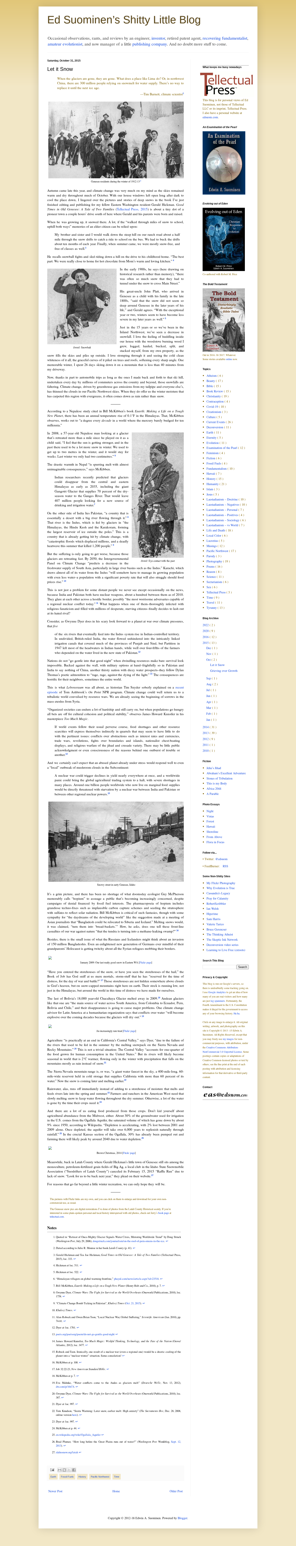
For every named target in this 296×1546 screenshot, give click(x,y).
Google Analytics (217, 992)
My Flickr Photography (221, 883)
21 (105, 1063)
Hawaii (211, 473)
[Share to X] (69, 1470)
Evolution (213, 443)
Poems (211, 566)
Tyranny (212, 608)
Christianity (214, 396)
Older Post (176, 1491)
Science (212, 577)
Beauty (211, 381)
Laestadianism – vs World (223, 525)
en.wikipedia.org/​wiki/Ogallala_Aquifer (78, 1435)
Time (116, 1476)
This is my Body (217, 783)
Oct (208, 660)
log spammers (218, 1000)
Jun (208, 696)
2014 (206, 727)
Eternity (212, 437)
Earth (53, 1476)
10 (65, 581)
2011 (206, 745)
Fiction (211, 458)
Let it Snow (217, 665)
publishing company (149, 44)
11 (97, 603)
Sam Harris (213, 919)
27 (152, 1175)
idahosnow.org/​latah (67, 1452)
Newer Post (55, 1491)
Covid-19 (213, 406)
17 (102, 980)
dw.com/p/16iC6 (65, 1386)
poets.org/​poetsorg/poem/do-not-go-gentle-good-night (85, 1334)
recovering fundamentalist (225, 38)
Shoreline (212, 832)
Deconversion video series (222, 945)
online (229, 359)
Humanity (213, 484)
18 (159, 998)
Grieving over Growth (223, 671)
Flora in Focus (215, 842)
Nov (209, 654)
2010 (206, 751)
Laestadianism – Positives (223, 515)
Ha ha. (237, 1013)
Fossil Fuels (67, 1476)
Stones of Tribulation (220, 778)
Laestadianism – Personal (222, 510)
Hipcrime (212, 914)
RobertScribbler (216, 903)
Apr (209, 702)
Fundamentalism (217, 468)
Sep (209, 678)
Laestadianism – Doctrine (223, 499)
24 (100, 1102)
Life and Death (216, 530)
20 (75, 1049)
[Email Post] (52, 1469)
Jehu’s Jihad (214, 768)
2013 (206, 733)
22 (125, 1080)
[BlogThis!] (64, 1470)
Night (210, 811)
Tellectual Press (216, 592)
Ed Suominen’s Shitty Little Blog (124, 20)
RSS (225, 866)
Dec (209, 648)
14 (66, 754)
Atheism (212, 376)
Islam (210, 489)
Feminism (213, 453)
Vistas (210, 816)
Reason (211, 572)
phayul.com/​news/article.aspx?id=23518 (136, 1279)
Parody (211, 556)
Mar (209, 708)
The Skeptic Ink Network (222, 939)
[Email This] (59, 1470)
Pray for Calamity (217, 898)
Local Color (214, 535)
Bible (210, 386)
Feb (209, 713)
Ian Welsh (213, 908)
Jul (208, 690)
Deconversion (215, 427)
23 (108, 1093)
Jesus (210, 494)
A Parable (213, 794)
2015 (206, 643)
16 (177, 930)
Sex (209, 587)
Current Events (216, 422)
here (74, 1415)
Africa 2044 (214, 788)
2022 (206, 625)
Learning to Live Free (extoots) (226, 950)
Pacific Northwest (100, 1476)
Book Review (215, 391)
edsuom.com (210, 117)
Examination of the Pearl (222, 448)
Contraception (215, 401)
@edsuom (221, 859)
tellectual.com (57, 1216)
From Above (214, 837)
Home (116, 1491)
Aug (209, 684)
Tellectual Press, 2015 (132, 209)
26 (142, 1138)
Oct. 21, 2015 (133, 1303)
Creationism (214, 412)
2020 (206, 631)
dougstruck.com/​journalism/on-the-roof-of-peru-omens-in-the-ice (128, 1241)
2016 (206, 637)
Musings (212, 546)
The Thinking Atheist (220, 934)
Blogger (182, 1518)
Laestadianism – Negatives (223, 504)
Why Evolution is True (221, 888)
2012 (206, 739)
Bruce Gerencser (217, 929)
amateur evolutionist (65, 44)
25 (61, 1133)
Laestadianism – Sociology (223, 520)
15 (109, 793)
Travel (211, 602)
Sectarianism (215, 582)
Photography (215, 561)
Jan (208, 720)
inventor (158, 38)
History (82, 1476)
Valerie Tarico (215, 924)
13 (151, 674)
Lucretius (213, 541)
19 (143, 1016)
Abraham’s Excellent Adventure (226, 773)
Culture (211, 417)
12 (139, 652)
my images (228, 1039)
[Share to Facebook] (74, 1470)
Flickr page (145, 962)
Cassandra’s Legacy (218, 893)
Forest (210, 821)
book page (163, 1213)
